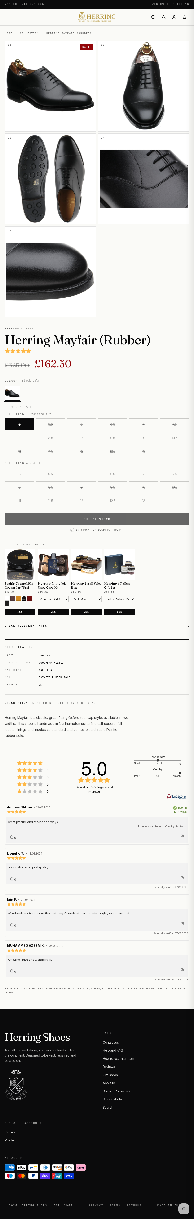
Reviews (109, 1067)
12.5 (112, 451)
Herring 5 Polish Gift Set (117, 585)
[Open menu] (7, 17)
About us (109, 1083)
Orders (10, 1132)
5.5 (50, 424)
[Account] (174, 17)
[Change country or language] (153, 17)
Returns (134, 1205)
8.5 (50, 438)
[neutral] (7, 598)
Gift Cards (110, 1075)
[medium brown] (12, 598)
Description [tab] (16, 702)
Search (108, 1107)
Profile (9, 1140)
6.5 (112, 424)
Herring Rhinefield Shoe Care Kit (52, 585)
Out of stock (97, 519)
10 (143, 438)
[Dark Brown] (24, 598)
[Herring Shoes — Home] (97, 17)
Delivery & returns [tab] (77, 702)
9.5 (112, 438)
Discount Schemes (116, 1091)
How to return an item (118, 1059)
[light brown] (18, 598)
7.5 (174, 424)
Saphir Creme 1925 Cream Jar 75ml (19, 585)
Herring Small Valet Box (86, 585)
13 (143, 451)
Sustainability (112, 1099)
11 (19, 451)
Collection (29, 33)
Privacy (95, 1205)
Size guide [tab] (43, 702)
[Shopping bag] (184, 17)
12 (81, 451)
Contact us (111, 1042)
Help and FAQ (113, 1050)
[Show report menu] (183, 836)
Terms (115, 1205)
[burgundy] (29, 598)
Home (8, 33)
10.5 (174, 438)
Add (20, 612)
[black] (7, 603)
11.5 (50, 451)
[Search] (163, 17)
